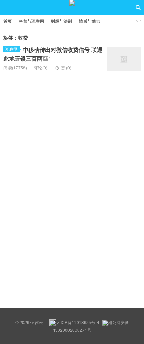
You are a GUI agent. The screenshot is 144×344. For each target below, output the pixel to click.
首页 (7, 21)
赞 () (66, 67)
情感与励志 (89, 21)
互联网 (11, 49)
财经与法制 (61, 21)
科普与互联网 (31, 21)
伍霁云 (72, 7)
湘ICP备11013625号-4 (77, 322)
